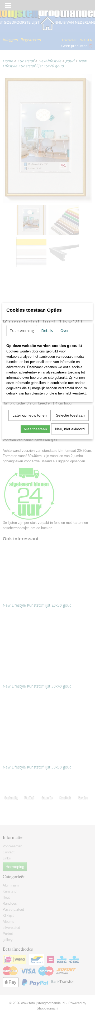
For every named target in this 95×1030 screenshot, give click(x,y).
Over (64, 330)
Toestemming (22, 330)
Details (47, 330)
